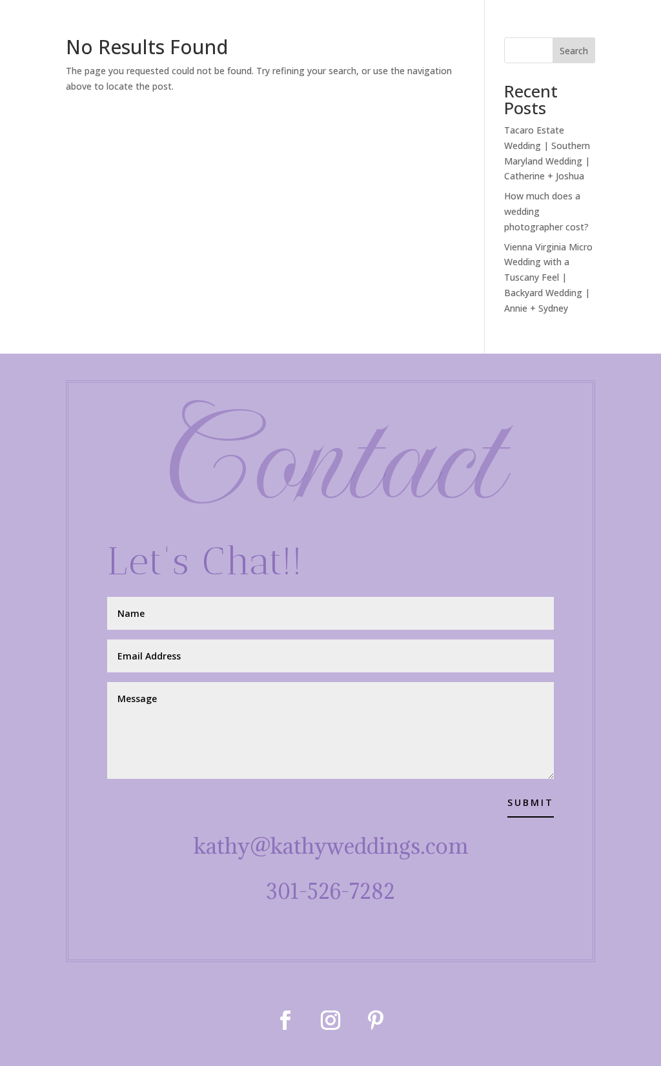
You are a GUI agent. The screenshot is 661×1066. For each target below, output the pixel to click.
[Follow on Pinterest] (375, 1020)
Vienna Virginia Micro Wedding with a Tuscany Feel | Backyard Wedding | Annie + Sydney (548, 277)
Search (574, 51)
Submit (530, 802)
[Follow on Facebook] (285, 1020)
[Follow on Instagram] (330, 1020)
